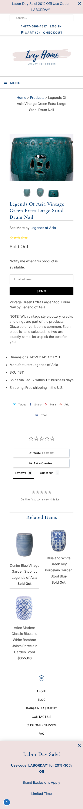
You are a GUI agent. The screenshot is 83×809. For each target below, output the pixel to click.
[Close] (79, 745)
